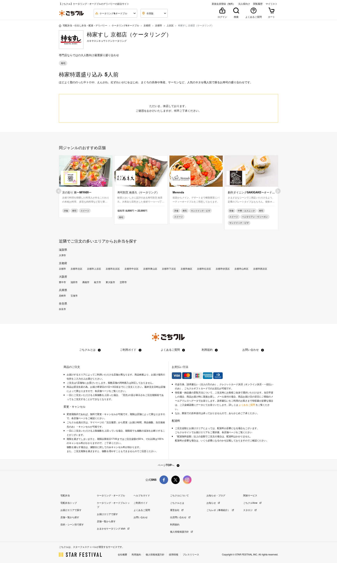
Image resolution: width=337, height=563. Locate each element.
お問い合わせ (251, 349)
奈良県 (63, 303)
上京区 (170, 25)
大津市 (62, 255)
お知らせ (211, 502)
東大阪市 (110, 282)
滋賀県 (63, 249)
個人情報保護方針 (179, 531)
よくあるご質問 (171, 349)
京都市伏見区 (223, 268)
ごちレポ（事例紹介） (219, 510)
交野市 (123, 282)
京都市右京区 (204, 268)
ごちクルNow (250, 502)
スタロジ (248, 510)
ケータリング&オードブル (125, 25)
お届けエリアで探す (71, 510)
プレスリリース (191, 554)
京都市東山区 (150, 268)
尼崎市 (62, 295)
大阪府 (63, 276)
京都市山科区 (241, 268)
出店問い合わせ (178, 517)
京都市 (158, 25)
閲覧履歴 (258, 3)
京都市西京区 (260, 268)
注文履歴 (111, 422)
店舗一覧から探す (69, 517)
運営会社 (175, 510)
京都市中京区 (131, 268)
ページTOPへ (166, 465)
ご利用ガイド (128, 349)
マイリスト (271, 3)
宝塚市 (74, 295)
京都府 (147, 25)
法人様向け (244, 3)
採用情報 (173, 554)
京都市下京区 (169, 268)
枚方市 (97, 282)
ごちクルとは (87, 349)
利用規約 (207, 349)
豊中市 (62, 282)
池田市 (74, 282)
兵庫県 (63, 290)
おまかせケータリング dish (111, 528)
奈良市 (62, 309)
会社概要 (122, 554)
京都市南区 (186, 268)
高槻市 (85, 282)
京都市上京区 (94, 268)
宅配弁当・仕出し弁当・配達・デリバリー (85, 25)
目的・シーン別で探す (72, 524)
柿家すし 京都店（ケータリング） (129, 34)
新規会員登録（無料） (223, 3)
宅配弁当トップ (68, 502)
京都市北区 (76, 268)
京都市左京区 (113, 268)
